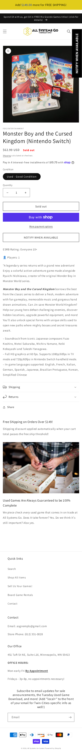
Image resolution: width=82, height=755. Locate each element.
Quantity (7, 185)
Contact (12, 603)
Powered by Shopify (53, 748)
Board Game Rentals (20, 595)
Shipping (7, 155)
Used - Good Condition (22, 176)
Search (12, 569)
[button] (5, 31)
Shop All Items (17, 577)
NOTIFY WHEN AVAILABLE (41, 237)
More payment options (41, 226)
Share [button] (10, 407)
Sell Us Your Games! (20, 586)
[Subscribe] (70, 717)
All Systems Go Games (35, 748)
